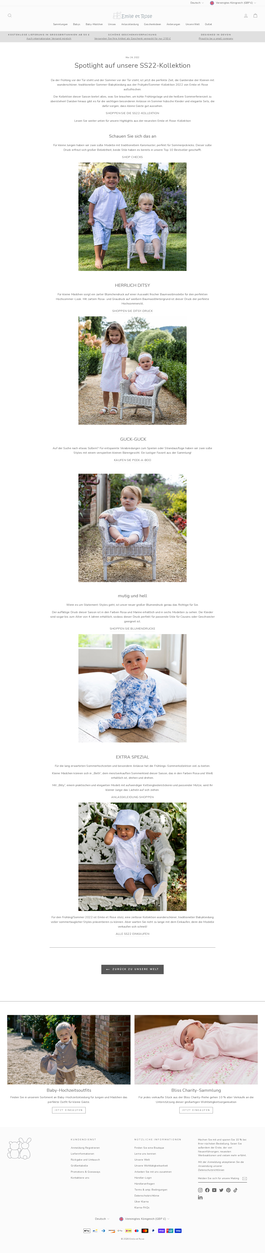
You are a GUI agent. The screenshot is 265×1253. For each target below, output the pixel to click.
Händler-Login (143, 1177)
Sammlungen (60, 24)
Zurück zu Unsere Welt (135, 969)
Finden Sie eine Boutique (149, 1148)
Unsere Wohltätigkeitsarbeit (151, 1165)
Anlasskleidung (130, 24)
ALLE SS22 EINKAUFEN (132, 934)
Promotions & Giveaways (85, 1172)
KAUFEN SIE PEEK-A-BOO (132, 460)
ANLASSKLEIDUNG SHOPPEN (132, 797)
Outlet (208, 24)
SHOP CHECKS (132, 157)
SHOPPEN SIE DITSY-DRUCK (132, 311)
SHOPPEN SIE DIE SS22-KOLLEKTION (132, 113)
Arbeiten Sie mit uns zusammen (153, 1172)
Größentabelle (79, 1165)
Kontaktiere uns (80, 1177)
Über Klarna (141, 1201)
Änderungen (173, 24)
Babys (76, 24)
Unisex (112, 24)
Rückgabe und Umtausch (85, 1159)
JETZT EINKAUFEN (69, 1110)
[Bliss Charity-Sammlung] (196, 1050)
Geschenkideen (152, 24)
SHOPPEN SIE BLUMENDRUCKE (132, 629)
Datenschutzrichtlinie (146, 1195)
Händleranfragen (144, 1183)
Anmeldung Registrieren (85, 1148)
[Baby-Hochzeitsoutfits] (69, 1050)
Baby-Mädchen (94, 24)
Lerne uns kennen (145, 1153)
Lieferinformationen (82, 1153)
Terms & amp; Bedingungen (150, 1189)
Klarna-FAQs (141, 1207)
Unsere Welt (193, 24)
